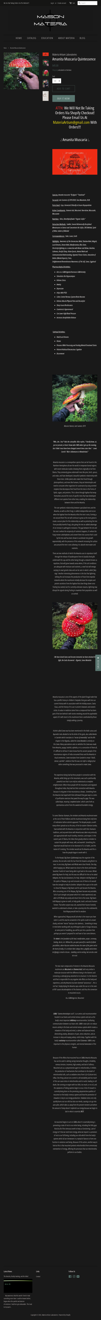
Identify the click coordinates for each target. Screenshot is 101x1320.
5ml (53, 76)
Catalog (31, 38)
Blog (82, 38)
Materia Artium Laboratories (50, 1315)
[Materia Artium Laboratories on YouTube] (78, 1277)
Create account (62, 3)
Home (19, 38)
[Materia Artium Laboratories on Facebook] (70, 1277)
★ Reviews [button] (98, 663)
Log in (52, 3)
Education (47, 38)
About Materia (66, 38)
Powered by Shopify (64, 1315)
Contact (38, 1276)
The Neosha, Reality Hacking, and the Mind (16, 1276)
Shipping (55, 70)
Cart (74, 3)
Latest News (8, 1271)
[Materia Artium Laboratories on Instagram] (74, 1277)
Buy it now (63, 98)
